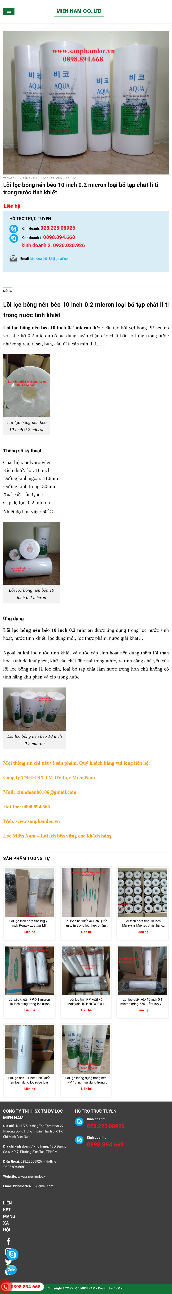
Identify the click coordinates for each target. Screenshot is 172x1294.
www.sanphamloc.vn (38, 821)
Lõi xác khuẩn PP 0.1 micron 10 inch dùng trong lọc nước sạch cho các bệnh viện (29, 1002)
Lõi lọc (71, 178)
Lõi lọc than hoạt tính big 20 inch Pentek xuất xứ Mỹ (29, 923)
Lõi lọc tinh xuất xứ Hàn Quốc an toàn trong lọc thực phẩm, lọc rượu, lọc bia (86, 923)
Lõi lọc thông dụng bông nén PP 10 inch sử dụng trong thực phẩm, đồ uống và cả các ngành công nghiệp (86, 1080)
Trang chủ (10, 178)
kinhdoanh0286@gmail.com (33, 1186)
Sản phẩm (30, 178)
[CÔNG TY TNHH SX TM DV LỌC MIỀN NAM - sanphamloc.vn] (79, 11)
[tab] (7, 291)
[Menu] (8, 11)
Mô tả (7, 290)
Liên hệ (12, 206)
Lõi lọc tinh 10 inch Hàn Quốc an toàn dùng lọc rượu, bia (29, 1080)
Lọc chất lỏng (51, 178)
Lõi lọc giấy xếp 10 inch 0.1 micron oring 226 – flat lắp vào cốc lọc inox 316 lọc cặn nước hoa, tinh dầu (142, 1002)
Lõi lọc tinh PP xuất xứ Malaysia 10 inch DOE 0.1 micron (85, 1002)
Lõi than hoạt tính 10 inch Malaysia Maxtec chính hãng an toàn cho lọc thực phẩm (142, 923)
